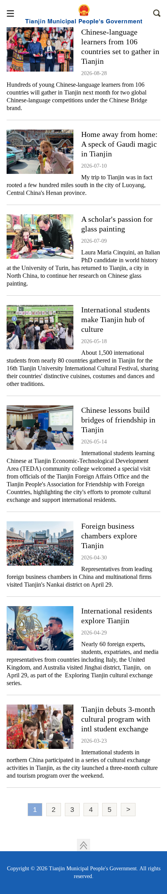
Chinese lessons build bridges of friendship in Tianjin (118, 420)
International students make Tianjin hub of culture (115, 319)
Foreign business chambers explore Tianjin (109, 536)
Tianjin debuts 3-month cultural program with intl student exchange (118, 719)
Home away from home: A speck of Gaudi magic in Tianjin (119, 144)
